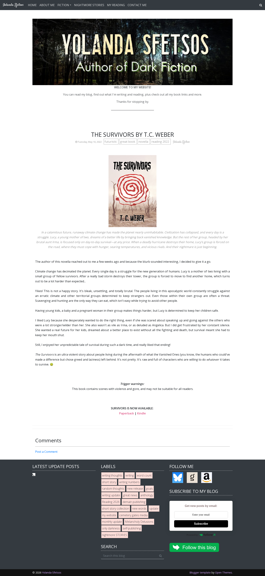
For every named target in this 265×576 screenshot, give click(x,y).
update (153, 509)
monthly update (112, 522)
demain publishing (134, 502)
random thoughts (113, 489)
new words (139, 509)
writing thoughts (112, 475)
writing (129, 475)
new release (135, 489)
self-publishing (132, 528)
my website (109, 515)
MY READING (116, 5)
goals (149, 489)
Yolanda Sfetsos (51, 572)
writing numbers (129, 482)
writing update (111, 495)
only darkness (111, 528)
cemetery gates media (133, 515)
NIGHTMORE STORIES (89, 5)
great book (128, 142)
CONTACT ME (137, 5)
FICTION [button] (63, 5)
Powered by (192, 535)
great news (130, 495)
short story (109, 482)
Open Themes (223, 572)
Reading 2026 (111, 502)
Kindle (141, 413)
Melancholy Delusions (139, 522)
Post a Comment (46, 452)
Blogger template (200, 572)
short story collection (115, 509)
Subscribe (201, 523)
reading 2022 (160, 142)
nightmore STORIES (114, 535)
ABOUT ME (47, 5)
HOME (32, 5)
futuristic (111, 142)
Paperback (126, 413)
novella (143, 142)
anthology (146, 495)
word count (144, 475)
